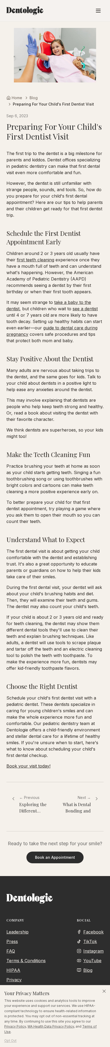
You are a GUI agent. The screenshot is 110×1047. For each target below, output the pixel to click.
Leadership (17, 932)
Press (12, 941)
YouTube (92, 960)
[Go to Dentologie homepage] (24, 10)
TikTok (90, 941)
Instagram (93, 951)
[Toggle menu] (98, 10)
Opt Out (10, 1040)
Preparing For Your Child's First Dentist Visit (53, 104)
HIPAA (13, 970)
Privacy (14, 979)
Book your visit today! (28, 766)
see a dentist (85, 308)
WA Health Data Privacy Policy (51, 1026)
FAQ (10, 951)
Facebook (93, 932)
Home (17, 97)
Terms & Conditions (26, 960)
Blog (34, 97)
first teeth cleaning (35, 259)
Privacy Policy (15, 1026)
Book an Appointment (55, 857)
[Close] (104, 991)
